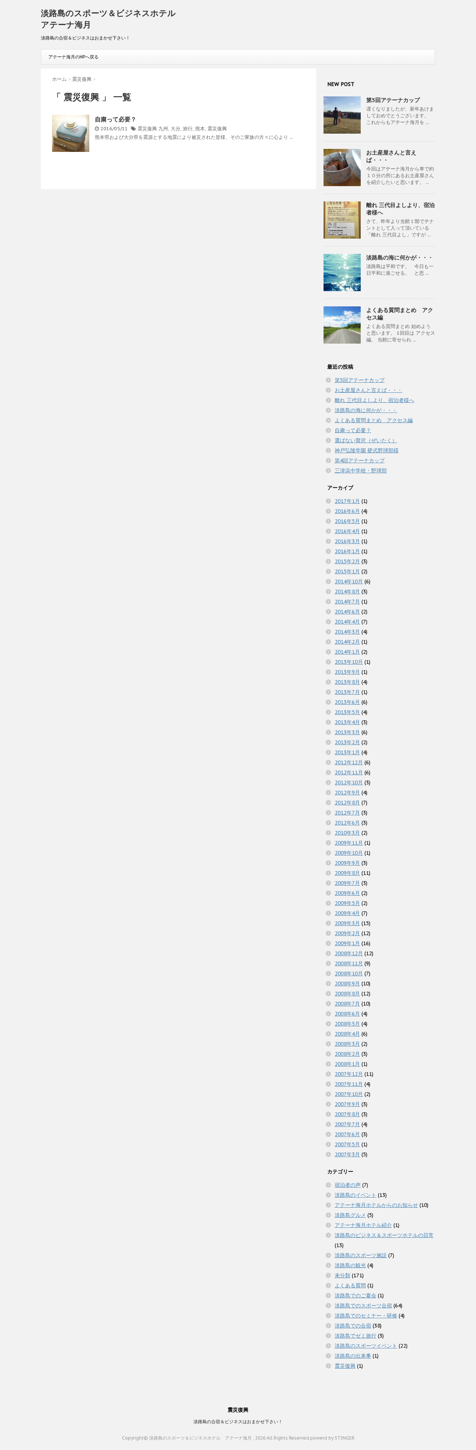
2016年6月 (347, 511)
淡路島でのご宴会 (355, 1295)
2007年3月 (347, 1154)
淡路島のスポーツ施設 (361, 1255)
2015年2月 (347, 561)
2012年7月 (347, 812)
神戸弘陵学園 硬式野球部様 (367, 450)
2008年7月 (347, 1003)
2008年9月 (347, 983)
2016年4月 (347, 531)
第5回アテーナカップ (393, 99)
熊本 (200, 128)
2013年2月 (347, 742)
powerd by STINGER (332, 1438)
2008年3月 (347, 1044)
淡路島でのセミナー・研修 (366, 1315)
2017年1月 (347, 501)
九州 (163, 128)
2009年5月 (347, 903)
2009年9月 (347, 863)
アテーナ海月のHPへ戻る (73, 57)
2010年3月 (347, 832)
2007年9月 (347, 1104)
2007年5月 (347, 1144)
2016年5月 (347, 521)
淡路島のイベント (355, 1195)
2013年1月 (347, 752)
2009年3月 (347, 923)
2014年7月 (347, 601)
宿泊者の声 (348, 1185)
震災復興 (147, 128)
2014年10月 (349, 581)
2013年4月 (347, 722)
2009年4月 (347, 913)
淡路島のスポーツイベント (366, 1345)
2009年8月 (347, 873)
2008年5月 (347, 1023)
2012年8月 (347, 802)
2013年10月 (349, 662)
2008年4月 (347, 1033)
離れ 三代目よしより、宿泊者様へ (374, 400)
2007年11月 (349, 1084)
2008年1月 (347, 1064)
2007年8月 (347, 1114)
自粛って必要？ (115, 119)
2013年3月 (347, 732)
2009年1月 (347, 943)
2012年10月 (349, 782)
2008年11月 (349, 963)
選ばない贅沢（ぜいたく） (366, 440)
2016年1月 (347, 551)
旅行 (188, 128)
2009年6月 (347, 893)
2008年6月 (347, 1013)
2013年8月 (347, 682)
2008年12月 (349, 953)
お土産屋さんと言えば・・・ (368, 390)
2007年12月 (349, 1074)
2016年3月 (347, 541)
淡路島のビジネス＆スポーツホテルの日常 (384, 1235)
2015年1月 (347, 571)
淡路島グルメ (350, 1215)
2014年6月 (347, 611)
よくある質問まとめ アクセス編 (374, 420)
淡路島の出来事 (353, 1355)
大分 (175, 128)
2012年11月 (349, 772)
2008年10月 (349, 973)
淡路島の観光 (350, 1265)
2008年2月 (347, 1054)
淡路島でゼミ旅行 (355, 1335)
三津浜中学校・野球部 (361, 470)
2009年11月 (349, 842)
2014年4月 (347, 621)
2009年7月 (347, 883)
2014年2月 (347, 641)
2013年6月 (347, 702)
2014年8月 (347, 591)
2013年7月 (347, 692)
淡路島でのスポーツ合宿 (363, 1305)
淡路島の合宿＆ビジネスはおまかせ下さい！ (238, 1421)
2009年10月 (349, 853)
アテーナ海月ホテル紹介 (363, 1225)
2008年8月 (347, 993)
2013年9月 (347, 672)
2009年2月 (347, 933)
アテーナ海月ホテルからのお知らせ (376, 1205)
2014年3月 (347, 631)
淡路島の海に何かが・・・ (399, 257)
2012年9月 (347, 792)
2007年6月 (347, 1134)
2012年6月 (347, 822)
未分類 (342, 1275)
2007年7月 (347, 1124)
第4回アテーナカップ (360, 460)
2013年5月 (347, 712)
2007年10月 (349, 1094)
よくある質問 (350, 1285)
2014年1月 (347, 651)
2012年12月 (349, 762)
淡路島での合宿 (353, 1325)
